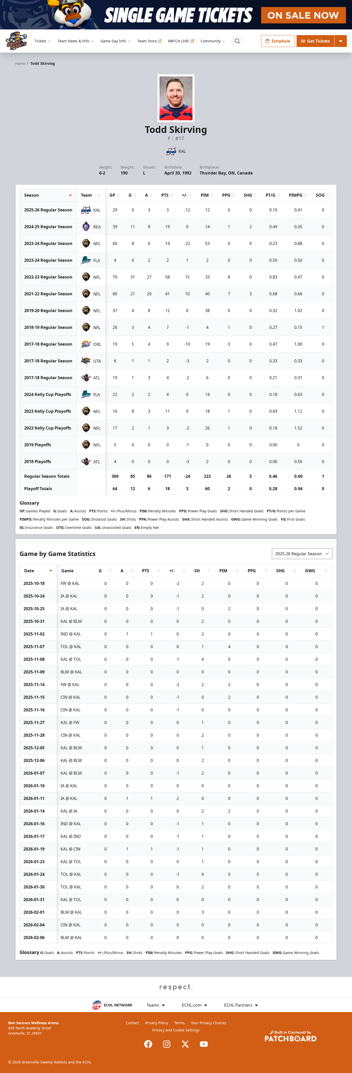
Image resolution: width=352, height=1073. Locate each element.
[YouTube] (204, 1044)
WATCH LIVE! (178, 40)
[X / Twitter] (185, 1044)
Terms (179, 1022)
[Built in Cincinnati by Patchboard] (290, 1036)
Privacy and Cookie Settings (176, 1030)
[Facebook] (148, 1044)
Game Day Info (113, 40)
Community (211, 40)
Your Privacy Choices (208, 1022)
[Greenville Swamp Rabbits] (16, 41)
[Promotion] (176, 14)
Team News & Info (73, 40)
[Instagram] (167, 1044)
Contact (132, 1022)
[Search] (237, 41)
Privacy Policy (156, 1022)
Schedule (281, 41)
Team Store (147, 40)
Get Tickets (318, 41)
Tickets (40, 40)
